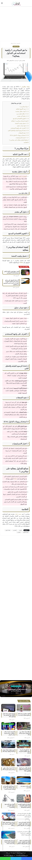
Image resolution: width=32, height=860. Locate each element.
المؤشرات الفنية (23, 176)
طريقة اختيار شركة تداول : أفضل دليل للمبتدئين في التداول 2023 (8, 715)
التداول (20, 530)
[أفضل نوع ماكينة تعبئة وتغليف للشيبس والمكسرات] (8, 798)
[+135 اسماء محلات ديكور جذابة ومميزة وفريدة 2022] (8, 762)
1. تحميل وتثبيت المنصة (22, 123)
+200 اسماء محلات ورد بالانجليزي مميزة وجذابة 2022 (24, 733)
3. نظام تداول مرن (22, 113)
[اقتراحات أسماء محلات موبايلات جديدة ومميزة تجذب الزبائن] (8, 726)
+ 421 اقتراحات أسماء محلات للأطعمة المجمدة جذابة (24, 751)
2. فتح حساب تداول (23, 125)
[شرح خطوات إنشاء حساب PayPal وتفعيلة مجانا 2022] (8, 744)
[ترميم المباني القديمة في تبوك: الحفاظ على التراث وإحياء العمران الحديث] (8, 780)
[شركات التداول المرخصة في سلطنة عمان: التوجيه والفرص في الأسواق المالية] (24, 817)
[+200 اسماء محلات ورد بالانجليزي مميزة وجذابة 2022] (24, 726)
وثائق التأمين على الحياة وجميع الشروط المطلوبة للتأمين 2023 (24, 769)
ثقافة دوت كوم (22, 60)
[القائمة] (2, 3)
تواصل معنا (6, 855)
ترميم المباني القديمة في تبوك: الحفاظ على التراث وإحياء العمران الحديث (9, 788)
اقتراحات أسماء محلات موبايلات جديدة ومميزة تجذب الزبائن (9, 733)
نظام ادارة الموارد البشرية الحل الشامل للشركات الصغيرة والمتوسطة (24, 806)
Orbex (21, 262)
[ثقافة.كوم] (16, 3)
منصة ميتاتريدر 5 (25, 86)
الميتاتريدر (14, 530)
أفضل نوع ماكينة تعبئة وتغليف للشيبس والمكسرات (10, 806)
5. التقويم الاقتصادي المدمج (21, 118)
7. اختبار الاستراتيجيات (22, 137)
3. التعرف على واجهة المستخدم (20, 128)
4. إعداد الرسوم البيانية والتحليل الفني (18, 130)
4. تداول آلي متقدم (23, 116)
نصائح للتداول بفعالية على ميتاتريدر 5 (19, 140)
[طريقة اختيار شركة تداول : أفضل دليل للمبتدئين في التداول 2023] (8, 708)
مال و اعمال (13, 43)
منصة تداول (18, 514)
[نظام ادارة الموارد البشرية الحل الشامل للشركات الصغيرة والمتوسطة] (24, 798)
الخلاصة (26, 142)
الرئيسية (18, 43)
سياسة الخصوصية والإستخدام (22, 855)
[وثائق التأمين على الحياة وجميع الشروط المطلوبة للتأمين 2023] (24, 762)
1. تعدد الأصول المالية (22, 109)
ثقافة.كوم (11, 852)
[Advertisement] (16, 23)
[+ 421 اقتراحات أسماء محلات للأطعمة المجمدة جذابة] (24, 744)
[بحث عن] (30, 3)
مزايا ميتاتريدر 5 (24, 106)
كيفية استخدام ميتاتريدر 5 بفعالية (20, 121)
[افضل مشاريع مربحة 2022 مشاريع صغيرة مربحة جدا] (24, 708)
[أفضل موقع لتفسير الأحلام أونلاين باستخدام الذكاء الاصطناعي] (25, 272)
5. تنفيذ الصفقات (23, 133)
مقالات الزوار (8, 530)
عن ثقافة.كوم (12, 855)
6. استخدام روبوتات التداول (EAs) (19, 135)
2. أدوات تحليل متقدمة (22, 111)
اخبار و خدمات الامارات (16, 686)
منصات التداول (25, 532)
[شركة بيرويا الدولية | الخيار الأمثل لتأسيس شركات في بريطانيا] (8, 817)
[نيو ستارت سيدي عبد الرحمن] (24, 780)
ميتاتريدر (18, 532)
